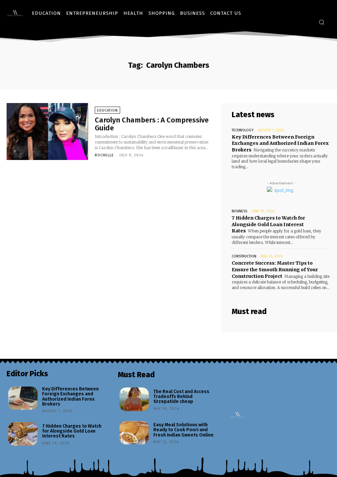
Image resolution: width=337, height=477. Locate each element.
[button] (321, 22)
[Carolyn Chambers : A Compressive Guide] (47, 131)
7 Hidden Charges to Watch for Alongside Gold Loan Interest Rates (268, 224)
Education (107, 110)
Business (239, 211)
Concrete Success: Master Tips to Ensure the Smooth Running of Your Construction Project (275, 269)
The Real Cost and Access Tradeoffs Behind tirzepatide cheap (181, 397)
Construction (244, 256)
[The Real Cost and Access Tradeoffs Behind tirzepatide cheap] (134, 399)
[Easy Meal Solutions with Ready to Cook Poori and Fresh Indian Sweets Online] (134, 433)
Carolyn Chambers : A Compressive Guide (152, 124)
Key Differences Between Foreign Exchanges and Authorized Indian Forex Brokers (280, 143)
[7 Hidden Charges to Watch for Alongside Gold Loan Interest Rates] (23, 434)
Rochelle (104, 155)
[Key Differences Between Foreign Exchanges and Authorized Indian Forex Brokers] (23, 398)
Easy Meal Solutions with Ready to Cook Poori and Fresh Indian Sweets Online (183, 430)
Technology (242, 130)
